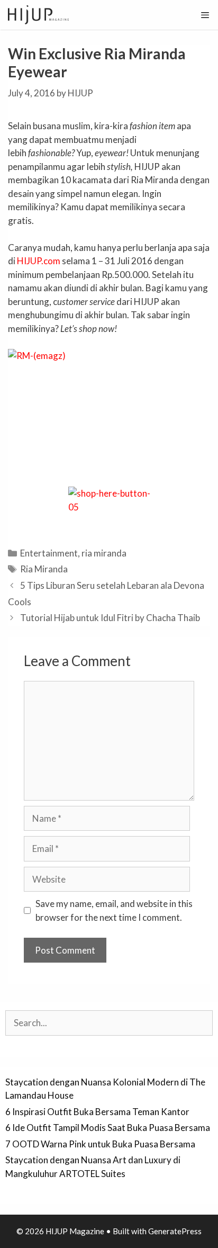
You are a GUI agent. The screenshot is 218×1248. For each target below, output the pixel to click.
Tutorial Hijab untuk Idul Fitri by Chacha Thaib (110, 617)
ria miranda (103, 553)
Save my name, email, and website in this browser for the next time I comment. (114, 910)
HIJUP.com (38, 260)
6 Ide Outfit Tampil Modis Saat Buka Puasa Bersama (107, 1127)
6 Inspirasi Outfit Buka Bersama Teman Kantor (97, 1111)
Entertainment (49, 553)
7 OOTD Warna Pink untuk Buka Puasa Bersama (100, 1144)
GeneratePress (175, 1231)
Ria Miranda (44, 568)
